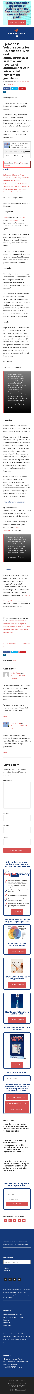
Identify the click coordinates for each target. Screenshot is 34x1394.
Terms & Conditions (17, 1381)
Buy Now (17, 1065)
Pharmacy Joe (17, 31)
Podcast (7, 1323)
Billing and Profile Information (17, 1386)
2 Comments (10, 84)
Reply (5, 716)
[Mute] (24, 151)
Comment (7, 780)
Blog (14, 660)
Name (6, 813)
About (6, 1268)
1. (15, 156)
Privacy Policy (11, 1383)
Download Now (17, 951)
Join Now (17, 912)
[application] (17, 151)
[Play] (6, 151)
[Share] (4, 92)
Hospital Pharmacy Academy (14, 1359)
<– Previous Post (9, 643)
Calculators (8, 1325)
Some (5, 217)
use (24, 217)
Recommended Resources (13, 1315)
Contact (7, 1271)
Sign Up (17, 1204)
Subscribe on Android (17, 1104)
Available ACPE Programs (13, 1367)
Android (23, 163)
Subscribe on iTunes (17, 1097)
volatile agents (14, 220)
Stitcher (7, 166)
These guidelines (9, 601)
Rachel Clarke (16, 673)
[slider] (27, 151)
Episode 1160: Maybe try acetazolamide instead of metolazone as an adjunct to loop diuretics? (16, 1127)
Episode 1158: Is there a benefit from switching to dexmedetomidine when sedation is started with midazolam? (16, 1166)
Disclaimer (24, 1383)
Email (6, 825)
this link (27, 595)
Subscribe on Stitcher (17, 1110)
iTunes (16, 163)
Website (6, 837)
